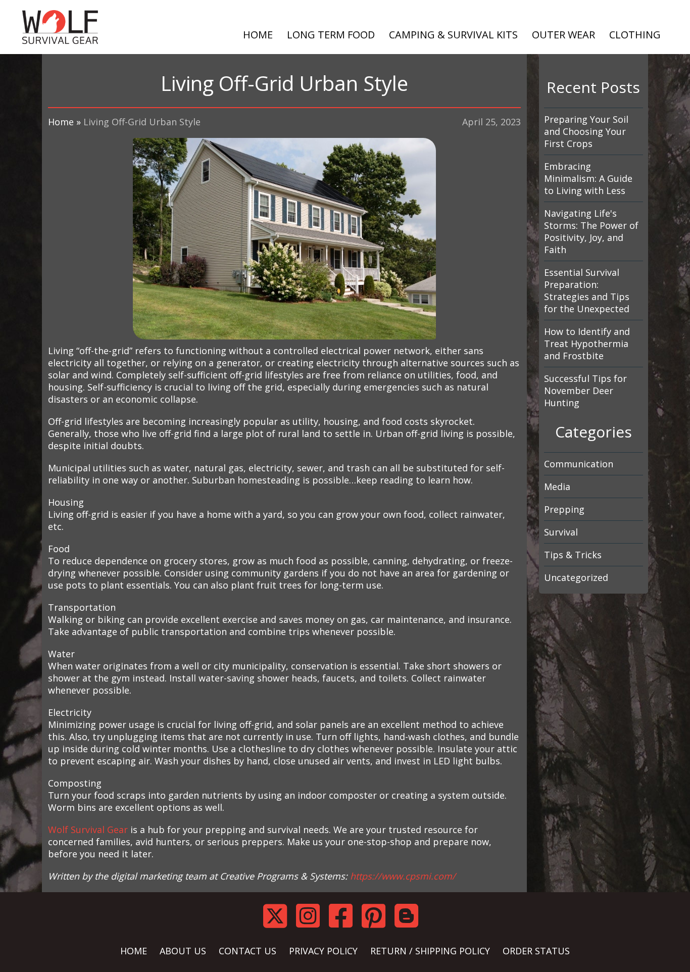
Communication (578, 464)
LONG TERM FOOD (331, 34)
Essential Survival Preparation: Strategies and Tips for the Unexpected (586, 290)
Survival (561, 532)
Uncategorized (576, 577)
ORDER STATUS (536, 951)
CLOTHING (635, 34)
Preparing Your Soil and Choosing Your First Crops (586, 131)
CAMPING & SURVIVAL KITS (453, 34)
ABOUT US (183, 951)
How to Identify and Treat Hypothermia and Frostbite (587, 343)
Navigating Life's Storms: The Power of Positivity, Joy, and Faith (591, 231)
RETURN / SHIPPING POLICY (430, 951)
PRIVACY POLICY (323, 951)
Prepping (564, 509)
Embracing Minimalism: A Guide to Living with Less (588, 178)
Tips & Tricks (573, 555)
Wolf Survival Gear (88, 829)
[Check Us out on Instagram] (312, 916)
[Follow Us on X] (279, 916)
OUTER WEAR (563, 34)
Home (61, 122)
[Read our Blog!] (411, 916)
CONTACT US (247, 951)
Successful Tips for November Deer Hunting (585, 390)
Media (557, 486)
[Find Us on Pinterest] (378, 916)
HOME (258, 34)
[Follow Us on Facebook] (345, 916)
